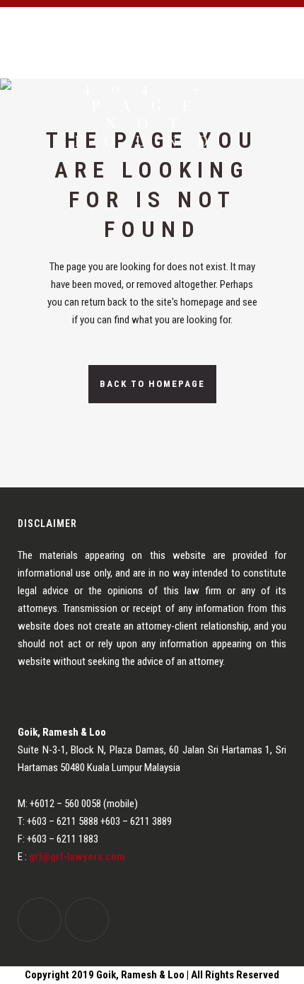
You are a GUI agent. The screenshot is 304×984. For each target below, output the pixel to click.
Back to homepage (152, 383)
